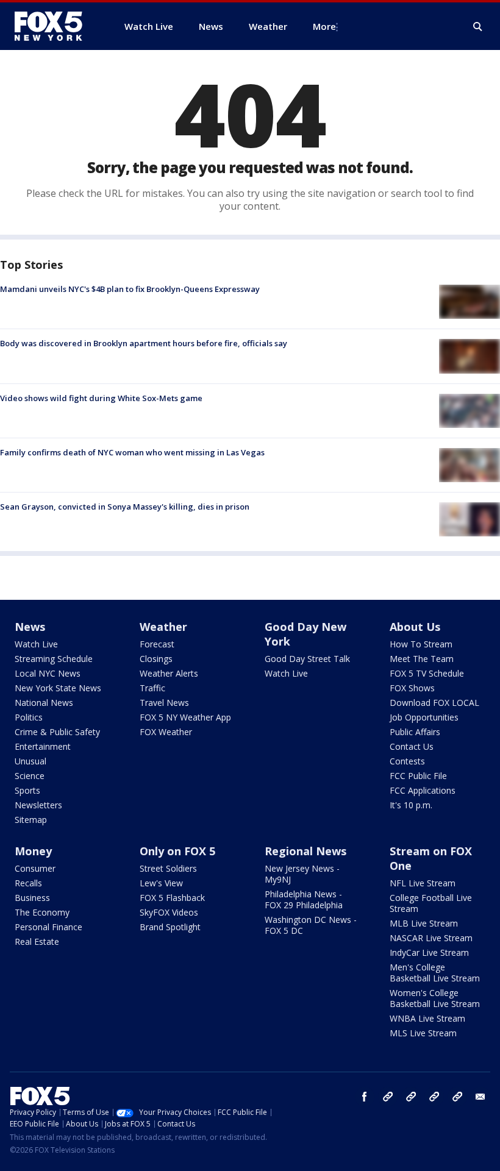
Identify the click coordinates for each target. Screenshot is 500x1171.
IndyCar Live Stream (429, 952)
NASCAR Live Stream (431, 938)
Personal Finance (48, 927)
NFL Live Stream (422, 883)
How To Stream (421, 644)
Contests (407, 761)
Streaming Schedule (54, 658)
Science (30, 775)
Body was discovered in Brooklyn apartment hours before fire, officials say (143, 343)
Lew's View (161, 883)
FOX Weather (166, 732)
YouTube (434, 1096)
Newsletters (38, 805)
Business (32, 897)
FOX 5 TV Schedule (427, 673)
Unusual (30, 761)
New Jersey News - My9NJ (302, 874)
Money (33, 851)
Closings (156, 658)
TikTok (411, 1096)
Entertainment (43, 746)
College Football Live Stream (431, 903)
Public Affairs (415, 732)
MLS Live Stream (423, 1033)
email (480, 1096)
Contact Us (412, 746)
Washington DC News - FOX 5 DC (311, 925)
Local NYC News (47, 673)
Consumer (35, 868)
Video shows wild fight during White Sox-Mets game (101, 398)
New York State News (58, 688)
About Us (415, 626)
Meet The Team (422, 658)
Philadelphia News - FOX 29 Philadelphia (304, 899)
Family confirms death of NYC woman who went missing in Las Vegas (132, 452)
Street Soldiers (168, 868)
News (30, 626)
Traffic (152, 688)
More (324, 26)
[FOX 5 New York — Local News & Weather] (55, 26)
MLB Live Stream (424, 923)
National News (44, 702)
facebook (364, 1096)
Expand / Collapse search (478, 27)
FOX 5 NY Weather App (185, 717)
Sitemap (31, 819)
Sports (27, 790)
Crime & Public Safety (57, 732)
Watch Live (36, 644)
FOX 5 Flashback (172, 897)
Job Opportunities (424, 717)
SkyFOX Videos (169, 912)
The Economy (42, 912)
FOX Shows (412, 688)
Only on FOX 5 (177, 851)
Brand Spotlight (170, 927)
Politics (29, 717)
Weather (163, 626)
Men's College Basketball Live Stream (435, 972)
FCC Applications (422, 790)
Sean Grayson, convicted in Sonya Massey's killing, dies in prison (124, 506)
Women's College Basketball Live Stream (435, 998)
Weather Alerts (169, 673)
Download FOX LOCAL (434, 702)
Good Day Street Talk (307, 658)
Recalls (28, 883)
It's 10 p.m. (411, 805)
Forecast (157, 644)
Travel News (164, 702)
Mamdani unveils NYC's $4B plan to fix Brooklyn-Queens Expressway (130, 288)
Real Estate (37, 941)
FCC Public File (418, 775)
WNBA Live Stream (427, 1018)
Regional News (305, 851)
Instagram (388, 1096)
